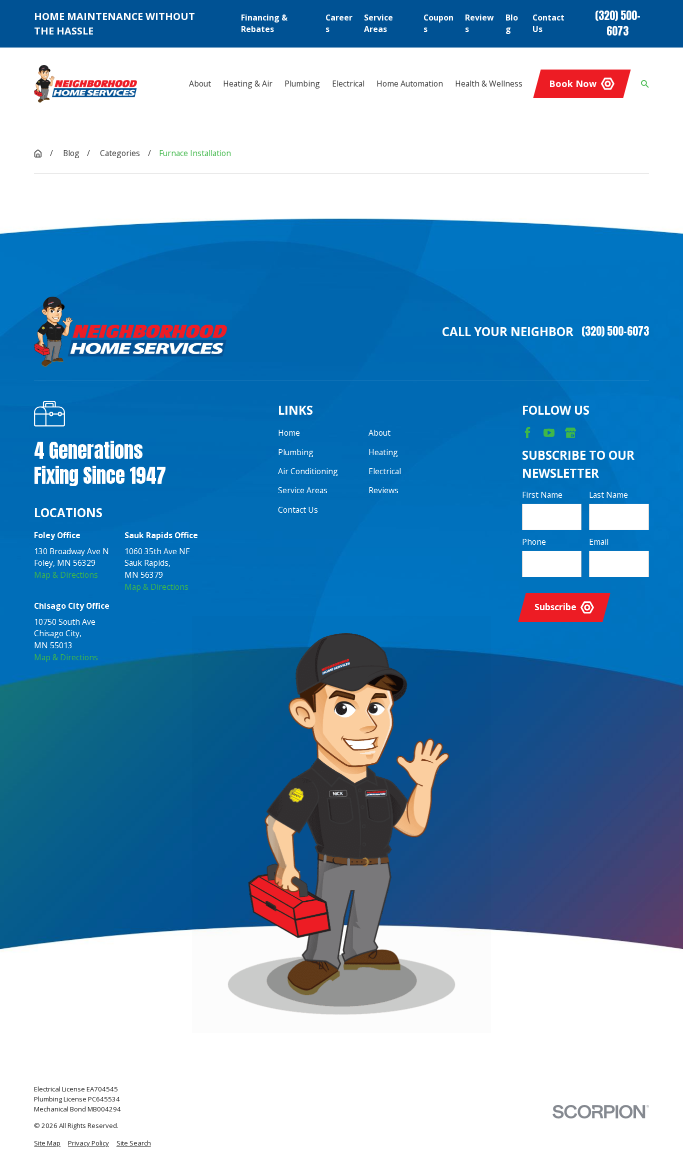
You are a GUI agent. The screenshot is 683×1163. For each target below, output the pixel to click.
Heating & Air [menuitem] (247, 83)
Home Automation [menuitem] (409, 83)
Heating (383, 452)
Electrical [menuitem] (348, 83)
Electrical (384, 471)
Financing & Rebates (264, 23)
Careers (339, 23)
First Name (542, 495)
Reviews (479, 23)
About (379, 432)
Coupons (439, 23)
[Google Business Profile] (570, 432)
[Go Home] (38, 154)
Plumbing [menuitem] (302, 83)
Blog (512, 23)
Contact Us (548, 23)
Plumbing (296, 452)
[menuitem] (47, 1143)
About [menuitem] (200, 83)
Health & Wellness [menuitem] (488, 83)
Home (289, 432)
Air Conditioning (308, 471)
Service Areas (378, 23)
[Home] (85, 83)
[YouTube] (549, 432)
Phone (534, 542)
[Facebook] (527, 432)
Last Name (608, 495)
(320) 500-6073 (617, 24)
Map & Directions (66, 574)
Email (598, 542)
